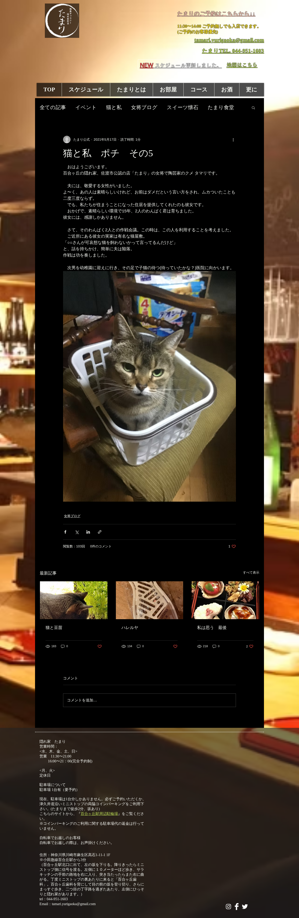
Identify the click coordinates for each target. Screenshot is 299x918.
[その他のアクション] (233, 139)
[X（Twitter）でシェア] (77, 532)
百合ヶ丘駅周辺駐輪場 (99, 814)
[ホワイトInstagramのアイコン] (228, 906)
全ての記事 (53, 107)
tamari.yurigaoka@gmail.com (74, 904)
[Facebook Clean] (236, 906)
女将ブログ (144, 107)
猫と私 (114, 107)
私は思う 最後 (212, 627)
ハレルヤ (129, 627)
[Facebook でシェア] (65, 532)
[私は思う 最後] (225, 600)
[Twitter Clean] (244, 906)
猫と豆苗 (54, 627)
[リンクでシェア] (99, 532)
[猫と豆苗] (73, 600)
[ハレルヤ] (149, 600)
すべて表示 (251, 572)
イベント (86, 107)
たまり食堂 (221, 107)
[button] (253, 107)
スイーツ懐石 (182, 107)
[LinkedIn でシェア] (88, 532)
